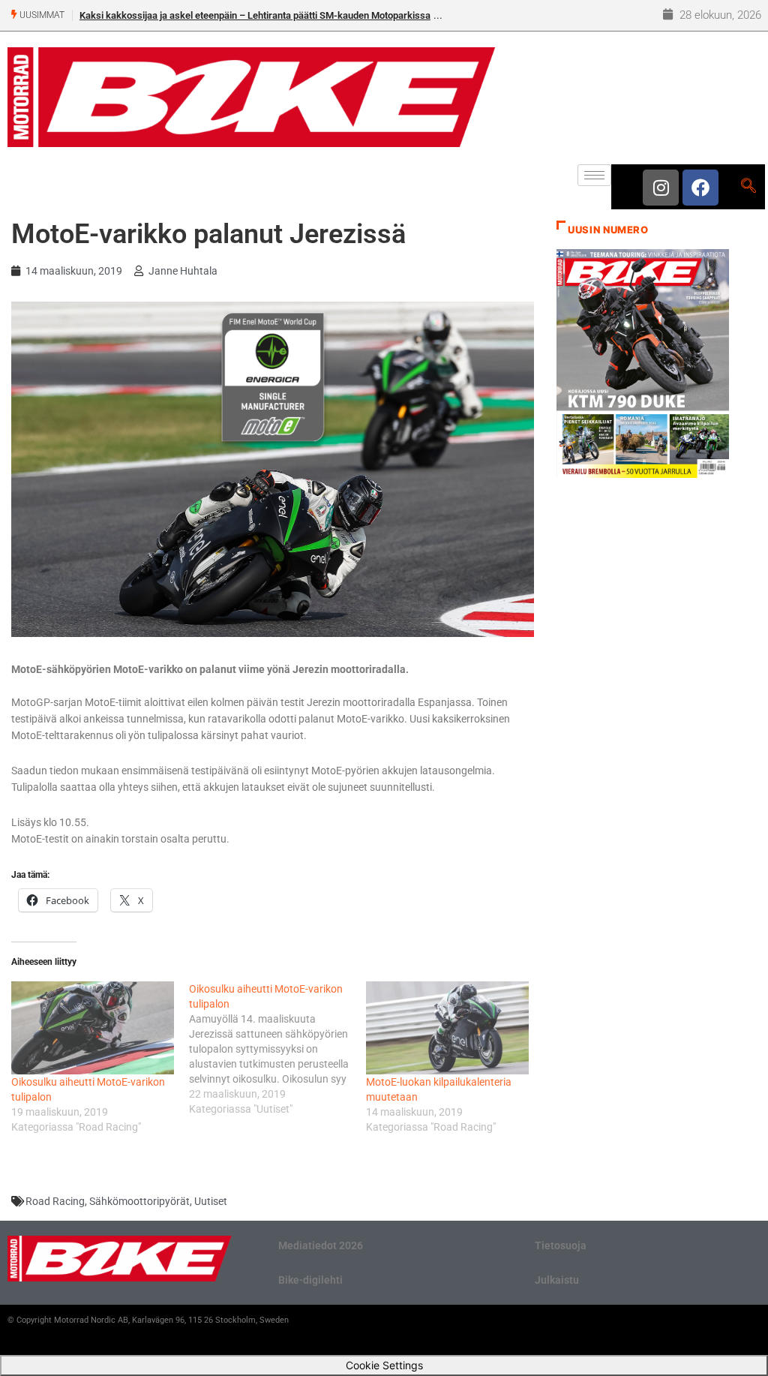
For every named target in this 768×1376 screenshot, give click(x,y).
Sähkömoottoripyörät (139, 1201)
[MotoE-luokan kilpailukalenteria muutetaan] (447, 1027)
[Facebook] (700, 188)
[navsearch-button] (748, 187)
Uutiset (210, 1201)
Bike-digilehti (310, 1280)
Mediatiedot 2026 (320, 1245)
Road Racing (55, 1201)
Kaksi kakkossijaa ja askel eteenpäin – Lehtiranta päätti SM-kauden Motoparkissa (255, 15)
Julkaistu (557, 1280)
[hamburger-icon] (594, 175)
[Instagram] (661, 188)
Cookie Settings (384, 1365)
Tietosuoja (560, 1245)
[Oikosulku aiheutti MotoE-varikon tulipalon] (92, 1027)
